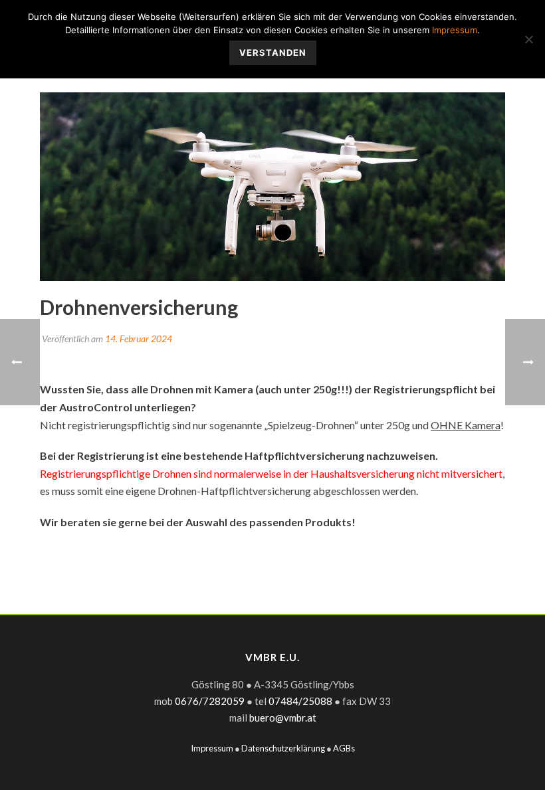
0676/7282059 (210, 701)
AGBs (344, 748)
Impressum (212, 748)
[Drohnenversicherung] (272, 186)
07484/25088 (300, 701)
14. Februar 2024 (138, 338)
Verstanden (272, 52)
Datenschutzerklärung (283, 748)
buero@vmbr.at (282, 718)
